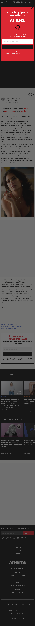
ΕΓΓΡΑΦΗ (17, 47)
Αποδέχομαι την (17, 52)
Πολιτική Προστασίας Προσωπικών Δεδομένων (17, 52)
